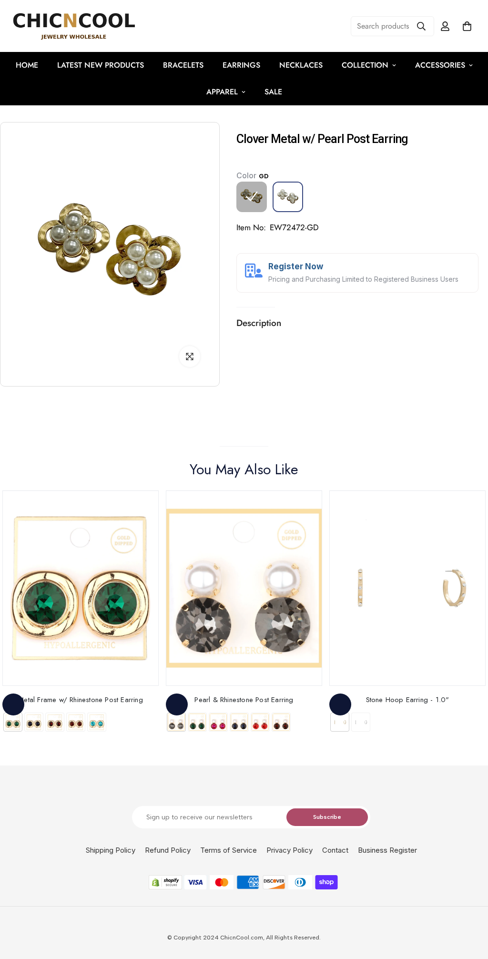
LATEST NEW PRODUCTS (100, 65)
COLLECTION (365, 65)
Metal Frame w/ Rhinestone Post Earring (80, 699)
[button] (467, 26)
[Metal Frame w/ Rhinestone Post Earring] (80, 588)
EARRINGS (241, 65)
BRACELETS (183, 65)
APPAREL (222, 91)
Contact (335, 850)
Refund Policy (168, 850)
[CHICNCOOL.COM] (74, 26)
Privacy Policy (289, 850)
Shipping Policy (110, 850)
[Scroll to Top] (469, 907)
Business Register (387, 850)
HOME (27, 65)
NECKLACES (301, 65)
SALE (273, 91)
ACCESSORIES (440, 65)
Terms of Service (228, 850)
